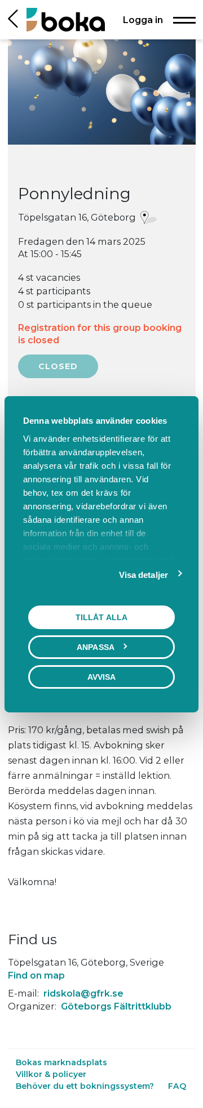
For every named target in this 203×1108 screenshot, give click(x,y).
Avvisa (101, 676)
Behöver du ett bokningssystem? (86, 1086)
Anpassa (95, 646)
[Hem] (66, 19)
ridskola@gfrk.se (83, 993)
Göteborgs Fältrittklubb (116, 1006)
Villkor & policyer (51, 1074)
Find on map (36, 975)
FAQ (177, 1086)
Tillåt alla (101, 616)
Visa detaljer (143, 574)
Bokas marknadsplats (61, 1062)
